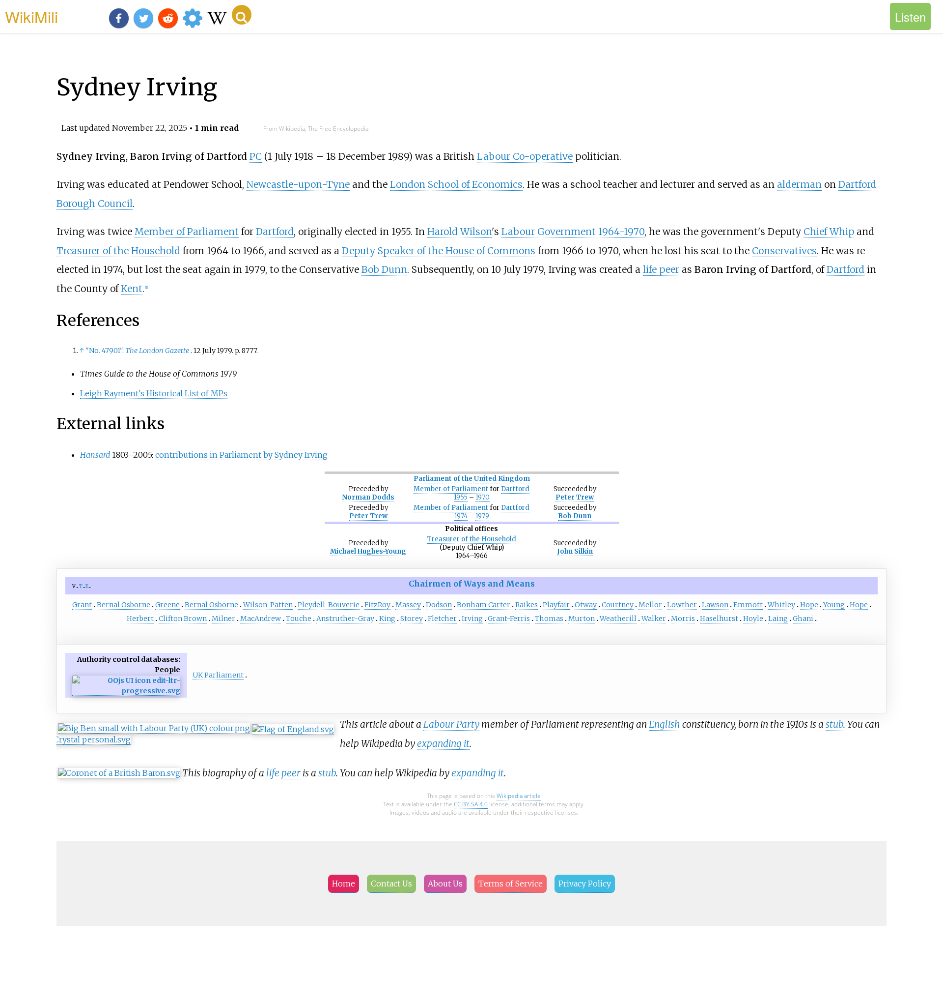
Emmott (748, 604)
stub (834, 724)
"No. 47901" (103, 350)
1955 (461, 497)
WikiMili (31, 16)
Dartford (275, 231)
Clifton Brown (183, 618)
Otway (586, 604)
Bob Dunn (384, 269)
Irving (472, 618)
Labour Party (451, 724)
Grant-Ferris (509, 618)
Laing (778, 618)
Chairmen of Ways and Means (472, 584)
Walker (653, 618)
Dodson (439, 604)
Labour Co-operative (525, 156)
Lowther (682, 604)
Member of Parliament (187, 231)
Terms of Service (510, 883)
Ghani (803, 618)
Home (343, 883)
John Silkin (575, 551)
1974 (461, 516)
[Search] (241, 15)
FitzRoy (377, 604)
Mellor (650, 604)
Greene (167, 604)
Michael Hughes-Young (368, 551)
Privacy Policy (584, 883)
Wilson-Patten (268, 604)
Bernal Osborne (123, 604)
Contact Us (391, 883)
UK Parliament (218, 675)
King (387, 618)
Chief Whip (829, 231)
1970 (482, 497)
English (664, 724)
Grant (82, 604)
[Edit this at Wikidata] (126, 691)
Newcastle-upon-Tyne (298, 184)
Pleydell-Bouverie (329, 604)
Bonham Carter (483, 604)
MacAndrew (260, 618)
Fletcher (442, 618)
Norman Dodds (368, 497)
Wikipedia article (519, 796)
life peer (661, 269)
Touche (298, 618)
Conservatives (784, 251)
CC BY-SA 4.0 (471, 804)
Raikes (526, 604)
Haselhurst (719, 618)
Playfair (556, 604)
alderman (799, 184)
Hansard (95, 455)
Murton (581, 618)
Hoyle (753, 618)
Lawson (715, 604)
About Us (445, 883)
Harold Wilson (459, 231)
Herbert (140, 618)
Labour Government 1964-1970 (572, 231)
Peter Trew (574, 497)
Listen (910, 16)
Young (834, 604)
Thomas (549, 618)
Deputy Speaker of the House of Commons (438, 251)
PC (256, 156)
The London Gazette (157, 350)
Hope (809, 604)
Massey (408, 604)
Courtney (618, 604)
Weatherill (618, 618)
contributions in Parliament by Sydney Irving (241, 455)
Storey (411, 618)
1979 (482, 516)
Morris (683, 618)
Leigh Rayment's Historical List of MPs (153, 393)
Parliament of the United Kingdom (472, 478)
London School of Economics (456, 184)
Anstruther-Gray (345, 618)
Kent (131, 289)
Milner (223, 618)
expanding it (443, 743)
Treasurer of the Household (118, 251)
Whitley (781, 604)
